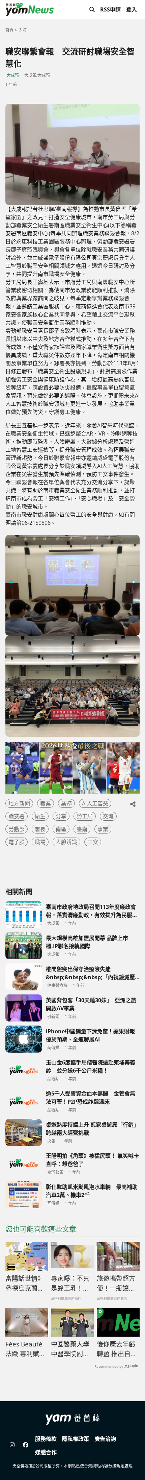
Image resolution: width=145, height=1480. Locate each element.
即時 (23, 30)
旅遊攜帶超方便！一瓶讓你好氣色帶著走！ (116, 1283)
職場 (40, 842)
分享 (61, 816)
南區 (61, 829)
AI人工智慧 (95, 803)
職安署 (16, 816)
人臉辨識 (66, 842)
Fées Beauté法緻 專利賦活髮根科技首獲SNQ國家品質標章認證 (25, 1349)
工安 (92, 842)
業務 (66, 803)
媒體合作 (46, 1452)
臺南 (82, 829)
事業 (102, 829)
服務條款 (46, 1438)
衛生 (40, 816)
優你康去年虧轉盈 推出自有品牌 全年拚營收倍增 (117, 1349)
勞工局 (85, 816)
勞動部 (16, 829)
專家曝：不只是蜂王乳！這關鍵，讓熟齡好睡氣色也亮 (70, 1283)
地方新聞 (19, 803)
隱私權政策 (75, 1438)
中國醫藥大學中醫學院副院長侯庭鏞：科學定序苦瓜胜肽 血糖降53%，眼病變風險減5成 (70, 1349)
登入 (131, 9)
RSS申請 (110, 9)
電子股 (16, 842)
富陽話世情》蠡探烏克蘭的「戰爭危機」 (24, 1283)
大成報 (13, 75)
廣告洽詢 (105, 1438)
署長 (40, 829)
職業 (45, 803)
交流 (108, 816)
